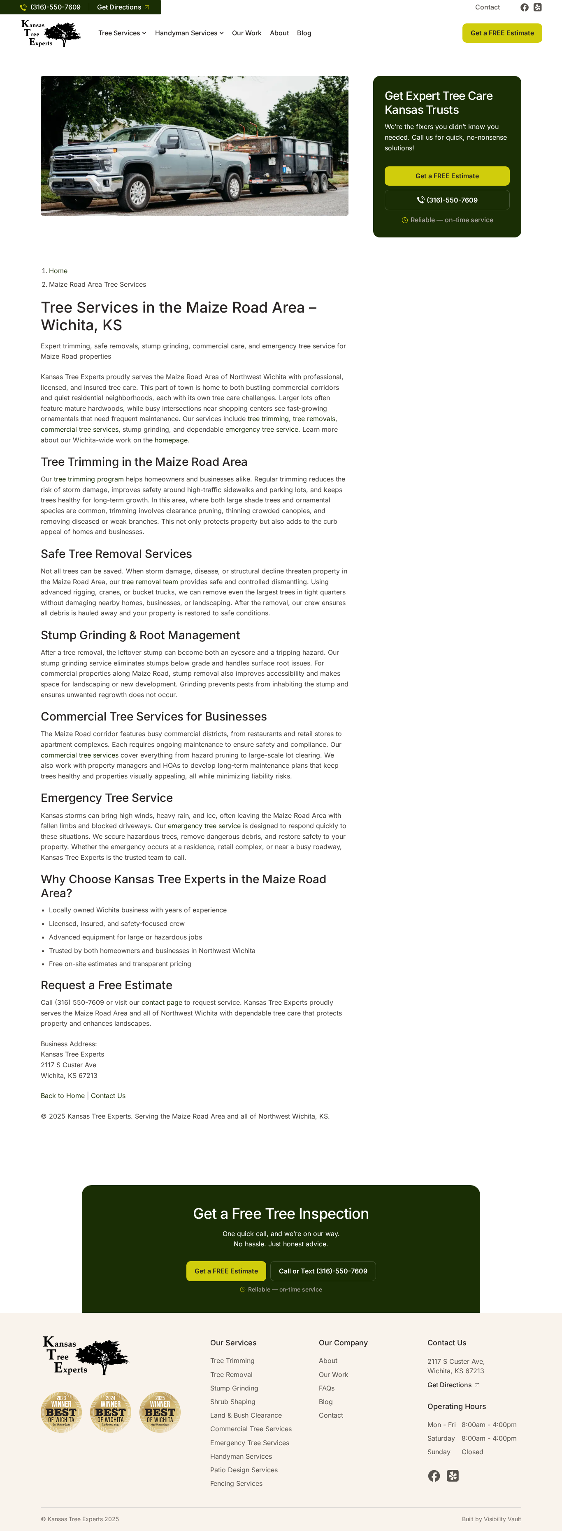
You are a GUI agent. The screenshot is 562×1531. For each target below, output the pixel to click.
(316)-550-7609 (55, 7)
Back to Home (63, 1095)
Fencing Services (236, 1483)
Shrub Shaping (232, 1402)
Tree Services (119, 33)
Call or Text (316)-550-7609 (323, 1271)
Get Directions (119, 7)
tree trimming (268, 418)
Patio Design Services (244, 1470)
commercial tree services (79, 429)
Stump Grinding (234, 1388)
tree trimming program (89, 479)
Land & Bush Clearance (246, 1415)
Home (58, 271)
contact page (162, 1002)
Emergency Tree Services (249, 1443)
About (279, 33)
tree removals (314, 418)
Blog (304, 33)
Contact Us (108, 1095)
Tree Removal (231, 1375)
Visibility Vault (502, 1518)
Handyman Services (186, 33)
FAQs (326, 1388)
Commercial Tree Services (251, 1429)
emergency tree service (261, 429)
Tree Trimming (232, 1361)
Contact (487, 7)
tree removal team (150, 582)
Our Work (247, 33)
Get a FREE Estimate (502, 33)
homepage (171, 440)
